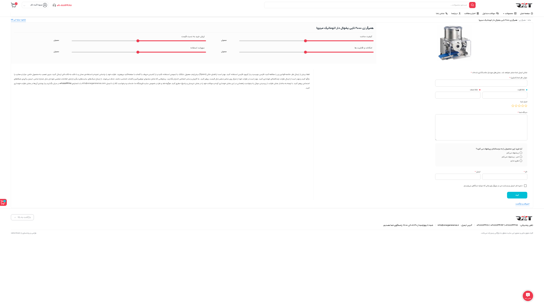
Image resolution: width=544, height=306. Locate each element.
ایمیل (477, 171)
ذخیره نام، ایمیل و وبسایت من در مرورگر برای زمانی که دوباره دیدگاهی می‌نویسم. (492, 185)
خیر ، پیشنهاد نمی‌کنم (510, 156)
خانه (529, 20)
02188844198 (65, 83)
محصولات (509, 13)
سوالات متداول (489, 13)
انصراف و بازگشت (522, 203)
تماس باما (440, 13)
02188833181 (483, 225)
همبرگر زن (522, 20)
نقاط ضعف (474, 89)
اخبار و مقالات (470, 13)
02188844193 (496, 225)
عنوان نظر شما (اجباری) (518, 77)
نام (525, 171)
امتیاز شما (523, 101)
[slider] (305, 40)
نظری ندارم (515, 160)
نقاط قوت (521, 89)
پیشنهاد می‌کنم (513, 152)
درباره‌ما (454, 13)
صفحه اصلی (525, 13)
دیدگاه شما (522, 112)
